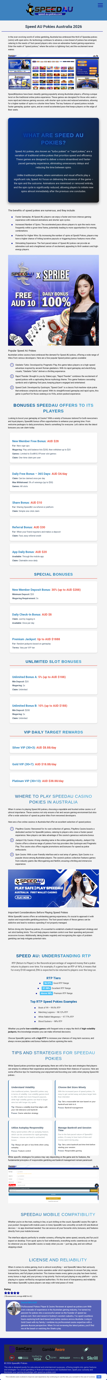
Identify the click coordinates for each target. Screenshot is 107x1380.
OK (99, 1377)
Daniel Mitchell (29, 1302)
